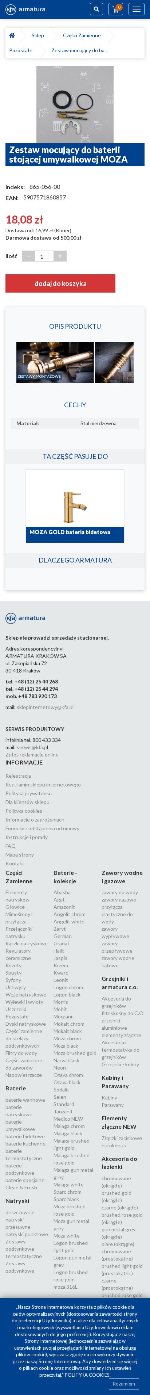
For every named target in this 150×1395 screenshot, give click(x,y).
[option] (75, 104)
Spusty (13, 972)
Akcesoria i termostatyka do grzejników (120, 1049)
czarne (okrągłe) (120, 1207)
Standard (64, 1104)
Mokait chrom (69, 1024)
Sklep (39, 35)
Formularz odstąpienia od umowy (42, 828)
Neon (60, 1067)
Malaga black (68, 1133)
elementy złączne (121, 1035)
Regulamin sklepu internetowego (43, 784)
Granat (62, 943)
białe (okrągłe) (118, 1244)
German (63, 936)
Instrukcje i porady (26, 837)
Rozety (13, 965)
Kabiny (109, 1097)
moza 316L (66, 1287)
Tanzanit (63, 1111)
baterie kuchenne (25, 1143)
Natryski (17, 1200)
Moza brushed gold (75, 1053)
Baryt (60, 929)
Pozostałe (22, 50)
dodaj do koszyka (61, 283)
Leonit (61, 980)
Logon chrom (68, 987)
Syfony (13, 980)
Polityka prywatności (28, 793)
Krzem (61, 965)
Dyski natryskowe (25, 1024)
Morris (61, 1002)
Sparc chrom (68, 1192)
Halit (59, 951)
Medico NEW (68, 1119)
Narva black (66, 1060)
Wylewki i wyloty (24, 1002)
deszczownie (20, 1212)
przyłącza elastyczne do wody (117, 914)
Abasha (62, 892)
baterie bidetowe (25, 1136)
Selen (60, 1097)
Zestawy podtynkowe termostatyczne (23, 1248)
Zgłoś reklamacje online (32, 754)
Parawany (113, 1105)
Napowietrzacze (23, 1075)
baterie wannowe (25, 1100)
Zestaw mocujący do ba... (79, 50)
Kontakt (14, 863)
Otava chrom (68, 1075)
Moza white (67, 1235)
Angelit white (69, 921)
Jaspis (60, 958)
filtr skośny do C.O (122, 1013)
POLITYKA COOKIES (87, 1375)
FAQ (10, 846)
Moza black (66, 1046)
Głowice (15, 907)
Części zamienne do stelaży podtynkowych (23, 1038)
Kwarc (61, 972)
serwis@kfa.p (32, 747)
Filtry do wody (21, 1053)
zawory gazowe (119, 899)
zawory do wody (120, 892)
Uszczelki (15, 1009)
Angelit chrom (70, 914)
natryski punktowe (26, 1234)
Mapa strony (19, 854)
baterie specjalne (24, 1180)
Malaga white (69, 1184)
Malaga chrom (69, 1126)
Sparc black (66, 1199)
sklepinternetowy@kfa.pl (45, 707)
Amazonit (64, 907)
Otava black (67, 1082)
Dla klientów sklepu (27, 802)
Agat (59, 899)
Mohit (60, 1009)
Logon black (67, 994)
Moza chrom (67, 1038)
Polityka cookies (23, 811)
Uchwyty (15, 987)
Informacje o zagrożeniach (34, 819)
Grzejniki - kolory (120, 1064)
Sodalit (61, 1089)
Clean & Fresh (21, 1187)
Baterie (15, 1088)
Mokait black (68, 1031)
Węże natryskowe (25, 994)
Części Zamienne (83, 35)
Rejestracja (18, 776)
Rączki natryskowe (26, 943)
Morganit (64, 1016)
